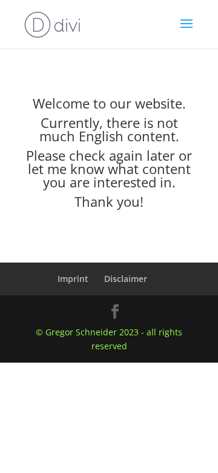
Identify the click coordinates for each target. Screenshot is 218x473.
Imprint (73, 278)
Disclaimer (125, 278)
